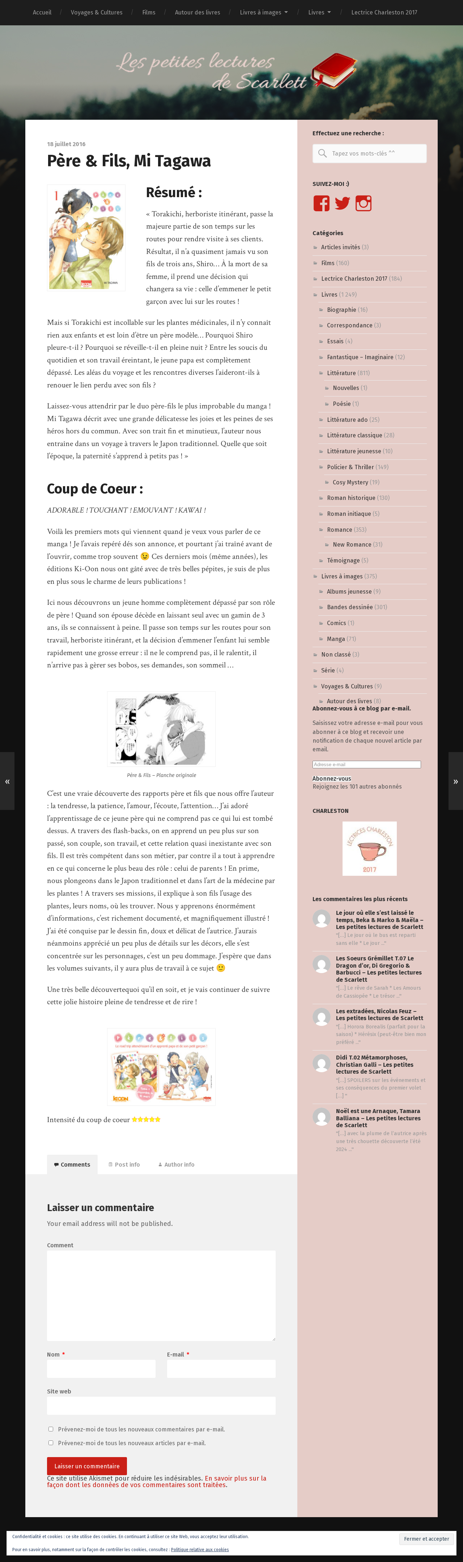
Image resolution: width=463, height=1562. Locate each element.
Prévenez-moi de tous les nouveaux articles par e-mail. (132, 1443)
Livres (316, 12)
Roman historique (351, 498)
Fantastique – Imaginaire (360, 357)
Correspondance (350, 325)
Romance (339, 529)
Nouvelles (346, 388)
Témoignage (343, 560)
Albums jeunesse (349, 591)
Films (149, 12)
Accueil (42, 12)
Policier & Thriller (350, 467)
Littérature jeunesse (354, 451)
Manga (336, 639)
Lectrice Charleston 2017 (384, 12)
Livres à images (260, 12)
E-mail (178, 1355)
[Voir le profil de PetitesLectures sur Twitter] (343, 203)
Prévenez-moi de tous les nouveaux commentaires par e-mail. (141, 1429)
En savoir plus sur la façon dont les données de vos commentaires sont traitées (157, 1481)
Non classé (336, 654)
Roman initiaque (349, 513)
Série (328, 670)
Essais (335, 341)
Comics (336, 623)
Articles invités (340, 247)
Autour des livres (197, 12)
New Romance (352, 544)
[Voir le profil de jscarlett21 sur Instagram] (363, 203)
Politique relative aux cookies (200, 1549)
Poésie (342, 403)
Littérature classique (354, 435)
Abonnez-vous (332, 779)
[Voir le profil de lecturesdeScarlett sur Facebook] (322, 203)
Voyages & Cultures (97, 12)
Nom (56, 1355)
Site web (59, 1391)
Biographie (341, 309)
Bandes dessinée (350, 607)
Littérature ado (347, 419)
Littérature (341, 373)
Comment (60, 1245)
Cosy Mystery (350, 482)
